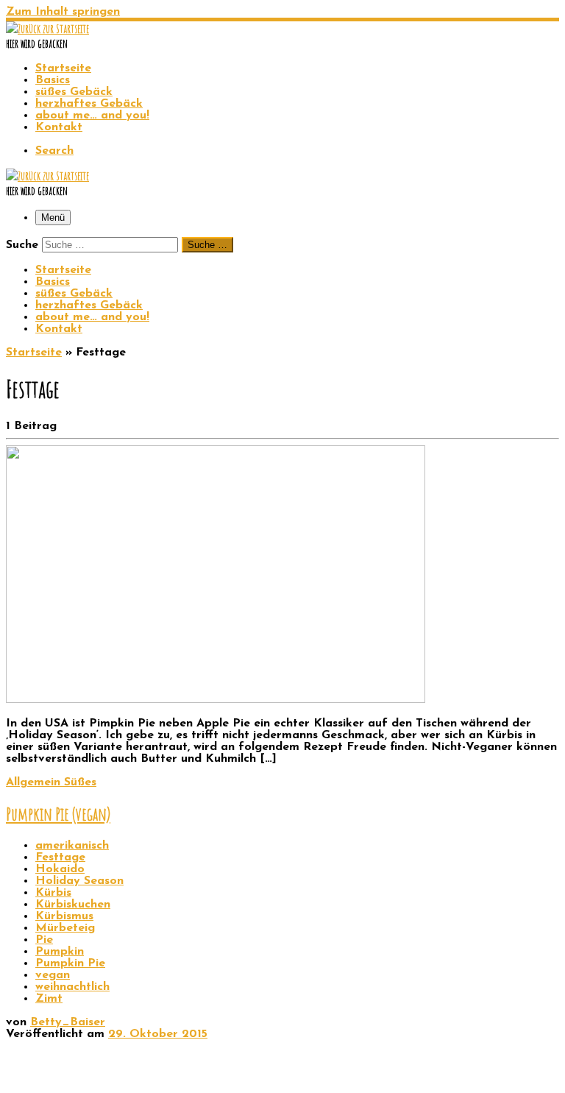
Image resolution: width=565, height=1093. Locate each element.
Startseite (34, 352)
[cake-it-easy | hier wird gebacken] (47, 28)
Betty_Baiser (67, 1022)
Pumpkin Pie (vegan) (58, 814)
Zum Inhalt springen (63, 12)
